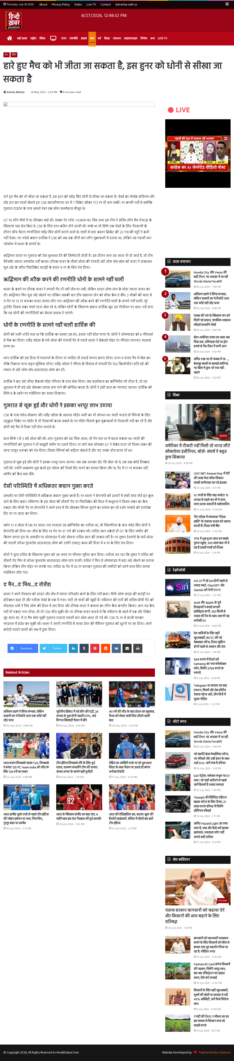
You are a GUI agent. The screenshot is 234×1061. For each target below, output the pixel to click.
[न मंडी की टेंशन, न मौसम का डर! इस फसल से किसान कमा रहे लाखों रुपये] (177, 1023)
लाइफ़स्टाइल (130, 38)
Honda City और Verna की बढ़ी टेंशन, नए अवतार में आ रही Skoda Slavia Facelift (211, 277)
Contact (106, 4)
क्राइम (84, 38)
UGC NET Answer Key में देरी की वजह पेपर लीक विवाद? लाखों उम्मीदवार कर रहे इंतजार (212, 478)
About (43, 4)
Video (78, 4)
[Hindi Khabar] (13, 20)
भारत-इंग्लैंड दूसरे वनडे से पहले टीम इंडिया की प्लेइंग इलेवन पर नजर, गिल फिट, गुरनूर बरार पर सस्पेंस (26, 819)
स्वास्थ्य (117, 38)
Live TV (91, 4)
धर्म (99, 38)
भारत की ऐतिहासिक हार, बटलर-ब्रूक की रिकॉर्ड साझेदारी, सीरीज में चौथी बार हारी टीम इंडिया (131, 819)
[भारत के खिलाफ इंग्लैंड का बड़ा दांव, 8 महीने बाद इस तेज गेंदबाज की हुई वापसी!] (79, 797)
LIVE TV (162, 38)
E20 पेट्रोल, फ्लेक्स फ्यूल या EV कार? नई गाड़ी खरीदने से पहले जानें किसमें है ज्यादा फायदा (212, 780)
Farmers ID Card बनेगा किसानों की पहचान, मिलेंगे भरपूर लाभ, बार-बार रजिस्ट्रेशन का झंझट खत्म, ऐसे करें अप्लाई (212, 971)
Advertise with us (126, 4)
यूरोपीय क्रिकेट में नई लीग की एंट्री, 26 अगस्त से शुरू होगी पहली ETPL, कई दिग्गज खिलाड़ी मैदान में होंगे (77, 716)
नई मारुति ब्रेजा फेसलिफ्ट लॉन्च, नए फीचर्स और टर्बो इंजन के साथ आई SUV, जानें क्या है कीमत (211, 759)
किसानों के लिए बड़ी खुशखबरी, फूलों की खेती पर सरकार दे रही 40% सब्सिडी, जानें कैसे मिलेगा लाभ (211, 997)
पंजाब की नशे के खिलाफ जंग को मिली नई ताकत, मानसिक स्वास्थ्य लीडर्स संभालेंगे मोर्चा (212, 320)
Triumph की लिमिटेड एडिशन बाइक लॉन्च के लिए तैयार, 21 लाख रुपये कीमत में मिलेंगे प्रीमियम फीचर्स (210, 804)
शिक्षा (107, 38)
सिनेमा (144, 38)
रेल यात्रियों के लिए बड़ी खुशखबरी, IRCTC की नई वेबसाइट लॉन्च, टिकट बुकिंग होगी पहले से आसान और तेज (209, 640)
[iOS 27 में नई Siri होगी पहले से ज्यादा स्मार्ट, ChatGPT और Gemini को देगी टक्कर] (177, 587)
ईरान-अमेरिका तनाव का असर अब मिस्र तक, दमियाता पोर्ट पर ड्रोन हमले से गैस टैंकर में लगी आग (212, 342)
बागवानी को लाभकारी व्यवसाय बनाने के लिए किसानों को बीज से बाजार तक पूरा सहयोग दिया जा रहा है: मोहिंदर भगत (211, 945)
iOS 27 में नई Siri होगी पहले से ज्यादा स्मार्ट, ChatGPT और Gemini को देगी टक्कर (211, 585)
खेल (92, 38)
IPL (6, 55)
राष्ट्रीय (33, 38)
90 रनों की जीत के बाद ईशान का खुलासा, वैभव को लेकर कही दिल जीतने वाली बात (132, 716)
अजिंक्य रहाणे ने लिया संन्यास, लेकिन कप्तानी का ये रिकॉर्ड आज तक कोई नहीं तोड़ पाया (24, 716)
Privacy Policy (61, 4)
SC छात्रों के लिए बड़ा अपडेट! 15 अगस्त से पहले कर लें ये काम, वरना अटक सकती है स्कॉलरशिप (211, 500)
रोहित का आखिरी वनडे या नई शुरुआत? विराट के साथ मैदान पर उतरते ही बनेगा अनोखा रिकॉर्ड (130, 768)
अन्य (152, 38)
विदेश (42, 38)
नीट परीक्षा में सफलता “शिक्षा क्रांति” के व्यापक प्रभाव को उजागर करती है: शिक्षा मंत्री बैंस (212, 522)
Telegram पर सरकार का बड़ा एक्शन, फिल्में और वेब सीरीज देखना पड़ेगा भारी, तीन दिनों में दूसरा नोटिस (210, 692)
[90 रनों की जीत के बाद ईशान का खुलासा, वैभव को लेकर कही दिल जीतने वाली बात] (132, 694)
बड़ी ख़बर (22, 38)
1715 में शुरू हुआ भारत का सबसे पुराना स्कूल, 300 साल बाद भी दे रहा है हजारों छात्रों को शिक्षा (211, 543)
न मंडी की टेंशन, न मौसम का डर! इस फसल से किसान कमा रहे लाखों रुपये (211, 1021)
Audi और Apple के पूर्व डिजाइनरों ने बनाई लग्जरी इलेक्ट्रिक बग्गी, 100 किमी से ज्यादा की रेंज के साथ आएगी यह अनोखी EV (211, 611)
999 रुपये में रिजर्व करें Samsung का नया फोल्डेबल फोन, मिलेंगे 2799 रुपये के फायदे (210, 666)
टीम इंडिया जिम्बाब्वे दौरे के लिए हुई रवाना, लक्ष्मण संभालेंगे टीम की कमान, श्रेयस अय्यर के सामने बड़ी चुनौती (77, 768)
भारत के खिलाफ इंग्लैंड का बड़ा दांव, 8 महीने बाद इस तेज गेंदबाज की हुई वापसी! (78, 817)
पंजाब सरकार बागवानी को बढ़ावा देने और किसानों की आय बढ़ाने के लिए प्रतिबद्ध (195, 916)
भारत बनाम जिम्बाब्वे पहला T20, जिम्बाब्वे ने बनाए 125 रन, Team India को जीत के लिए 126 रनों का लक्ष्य (26, 768)
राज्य (63, 38)
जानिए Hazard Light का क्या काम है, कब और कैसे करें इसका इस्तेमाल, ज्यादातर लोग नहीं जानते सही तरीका (211, 830)
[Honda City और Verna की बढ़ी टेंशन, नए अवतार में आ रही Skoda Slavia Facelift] (177, 279)
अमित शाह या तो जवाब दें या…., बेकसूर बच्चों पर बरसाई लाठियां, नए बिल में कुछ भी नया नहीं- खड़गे (211, 366)
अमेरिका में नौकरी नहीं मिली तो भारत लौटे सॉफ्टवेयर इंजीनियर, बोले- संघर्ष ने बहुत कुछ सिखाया (197, 452)
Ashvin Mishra (15, 92)
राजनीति (73, 38)
